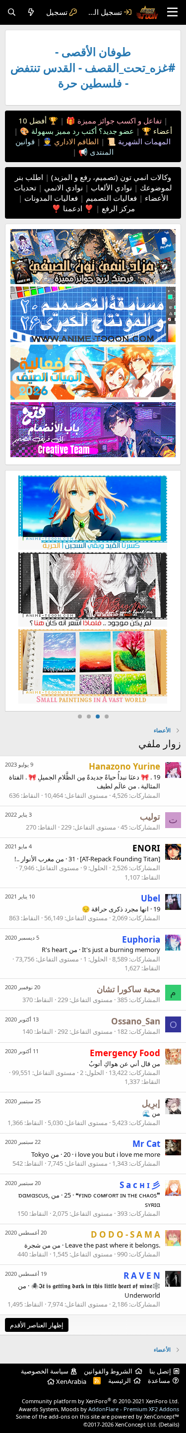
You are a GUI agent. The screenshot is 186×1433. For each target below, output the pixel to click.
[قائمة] (172, 12)
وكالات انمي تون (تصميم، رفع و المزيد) (111, 177)
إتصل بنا (160, 1371)
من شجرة (37, 1245)
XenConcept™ (161, 1416)
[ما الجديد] (31, 12)
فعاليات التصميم (110, 198)
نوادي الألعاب (110, 187)
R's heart (54, 949)
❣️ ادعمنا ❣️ (73, 208)
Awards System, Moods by (99, 1409)
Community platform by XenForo (100, 1401)
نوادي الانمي (62, 187)
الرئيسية (119, 1380)
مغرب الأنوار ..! (34, 858)
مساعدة (159, 1380)
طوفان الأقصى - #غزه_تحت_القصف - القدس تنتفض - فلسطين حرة (93, 67)
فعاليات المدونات (50, 198)
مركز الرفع (117, 208)
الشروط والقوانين (108, 1371)
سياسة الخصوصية (44, 1371)
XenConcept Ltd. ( (137, 1424)
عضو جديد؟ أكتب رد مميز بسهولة (81, 131)
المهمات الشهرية (143, 141)
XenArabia (70, 1381)
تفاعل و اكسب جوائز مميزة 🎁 (113, 120)
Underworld (142, 1295)
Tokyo (40, 1154)
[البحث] (11, 12)
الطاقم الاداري (75, 141)
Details (169, 1424)
